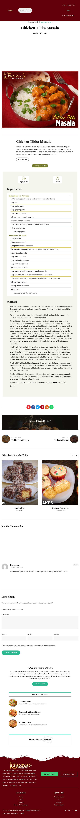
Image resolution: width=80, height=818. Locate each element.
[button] (70, 196)
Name (4, 635)
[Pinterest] (42, 407)
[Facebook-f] (65, 810)
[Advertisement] (40, 52)
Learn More (40, 684)
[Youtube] (75, 810)
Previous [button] (72, 456)
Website (56, 635)
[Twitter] (38, 407)
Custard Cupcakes (60, 508)
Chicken (44, 22)
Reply (76, 565)
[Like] (28, 407)
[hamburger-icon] (68, 10)
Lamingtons (20, 508)
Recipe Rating (6, 610)
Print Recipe (22, 159)
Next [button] (76, 456)
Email (30, 635)
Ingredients (24, 182)
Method (57, 182)
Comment (5, 615)
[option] (20, 486)
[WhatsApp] (51, 407)
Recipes (50, 22)
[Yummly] (47, 407)
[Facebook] (33, 407)
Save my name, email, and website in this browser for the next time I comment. (29, 646)
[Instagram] (72, 810)
